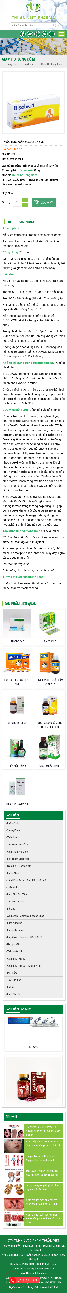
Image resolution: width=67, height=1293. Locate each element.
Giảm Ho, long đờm (51, 64)
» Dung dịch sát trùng (17, 894)
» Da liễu (10, 987)
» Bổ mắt (10, 908)
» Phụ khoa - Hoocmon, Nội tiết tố (24, 937)
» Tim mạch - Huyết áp (17, 844)
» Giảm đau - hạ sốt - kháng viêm (23, 965)
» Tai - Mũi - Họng (15, 901)
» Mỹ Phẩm (11, 972)
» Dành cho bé (13, 994)
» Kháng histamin (15, 930)
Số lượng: (6, 202)
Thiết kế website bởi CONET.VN (44, 1282)
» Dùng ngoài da (14, 923)
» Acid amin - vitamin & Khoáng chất (25, 915)
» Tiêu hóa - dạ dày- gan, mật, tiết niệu (26, 880)
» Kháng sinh (12, 823)
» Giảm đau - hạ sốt (16, 958)
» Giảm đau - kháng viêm (18, 866)
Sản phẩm (29, 64)
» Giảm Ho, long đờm (17, 851)
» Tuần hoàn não (14, 951)
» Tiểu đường (12, 837)
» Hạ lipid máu (13, 944)
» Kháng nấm (12, 873)
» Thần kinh (12, 887)
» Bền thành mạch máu (17, 858)
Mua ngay (46, 202)
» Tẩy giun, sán (13, 980)
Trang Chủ (11, 64)
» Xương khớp (13, 830)
